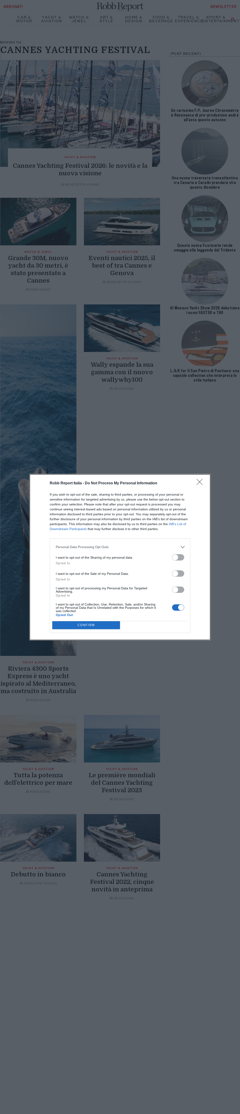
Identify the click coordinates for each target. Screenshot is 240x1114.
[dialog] (120, 557)
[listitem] (120, 547)
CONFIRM (86, 625)
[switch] (178, 557)
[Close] (201, 483)
